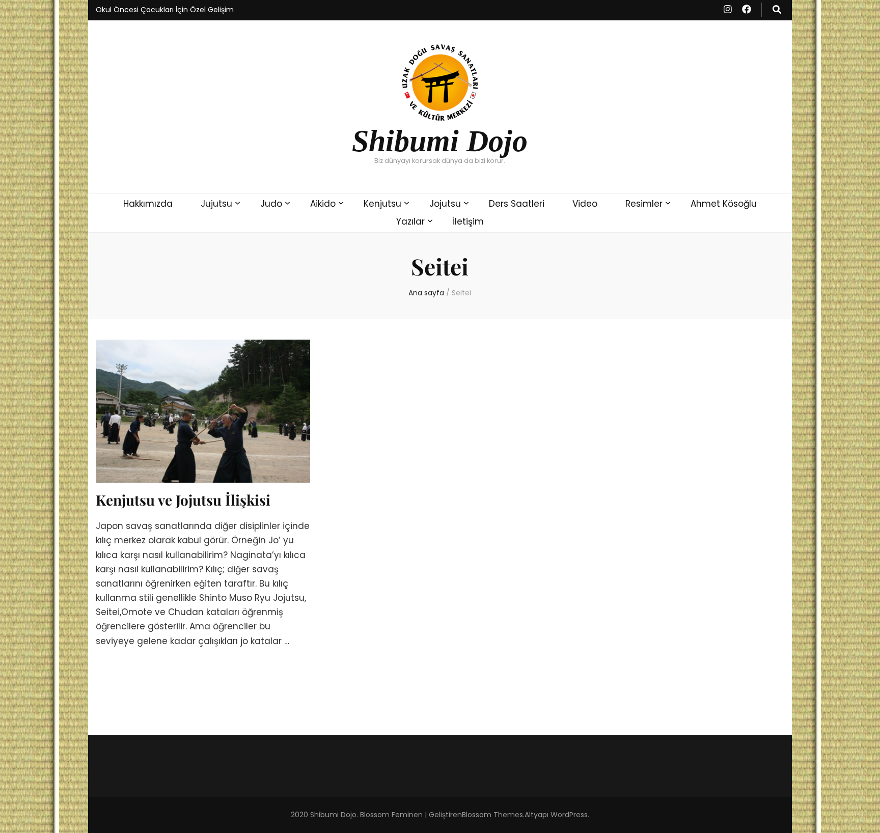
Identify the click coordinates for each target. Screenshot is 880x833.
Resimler (644, 204)
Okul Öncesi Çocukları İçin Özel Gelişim (165, 10)
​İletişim (468, 221)
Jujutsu (216, 204)
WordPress (569, 815)
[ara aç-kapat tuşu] (777, 10)
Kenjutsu (382, 204)
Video (584, 204)
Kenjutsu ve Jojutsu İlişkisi (183, 499)
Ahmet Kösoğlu (724, 204)
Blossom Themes (492, 815)
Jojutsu (445, 204)
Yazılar (410, 221)
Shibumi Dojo (440, 141)
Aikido (323, 204)
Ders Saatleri (516, 204)
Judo (271, 204)
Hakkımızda (148, 204)
